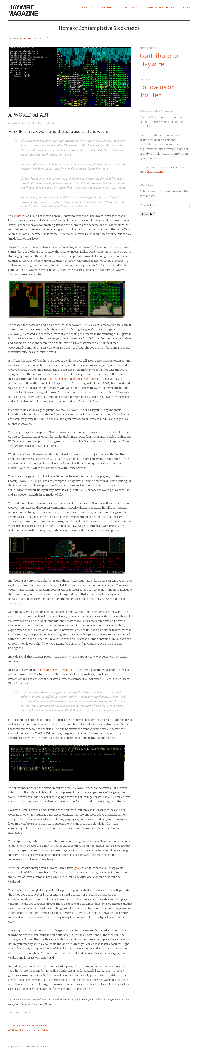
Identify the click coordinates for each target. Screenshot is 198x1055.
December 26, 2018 (17, 123)
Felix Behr (37, 123)
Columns (106, 7)
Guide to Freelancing (160, 7)
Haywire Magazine (23, 9)
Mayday (76, 999)
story (17, 216)
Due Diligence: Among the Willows (29, 1025)
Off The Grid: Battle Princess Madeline (28, 1030)
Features (129, 7)
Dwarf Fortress (22, 1012)
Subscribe (147, 214)
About (86, 7)
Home (22, 38)
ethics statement (155, 171)
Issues (186, 7)
